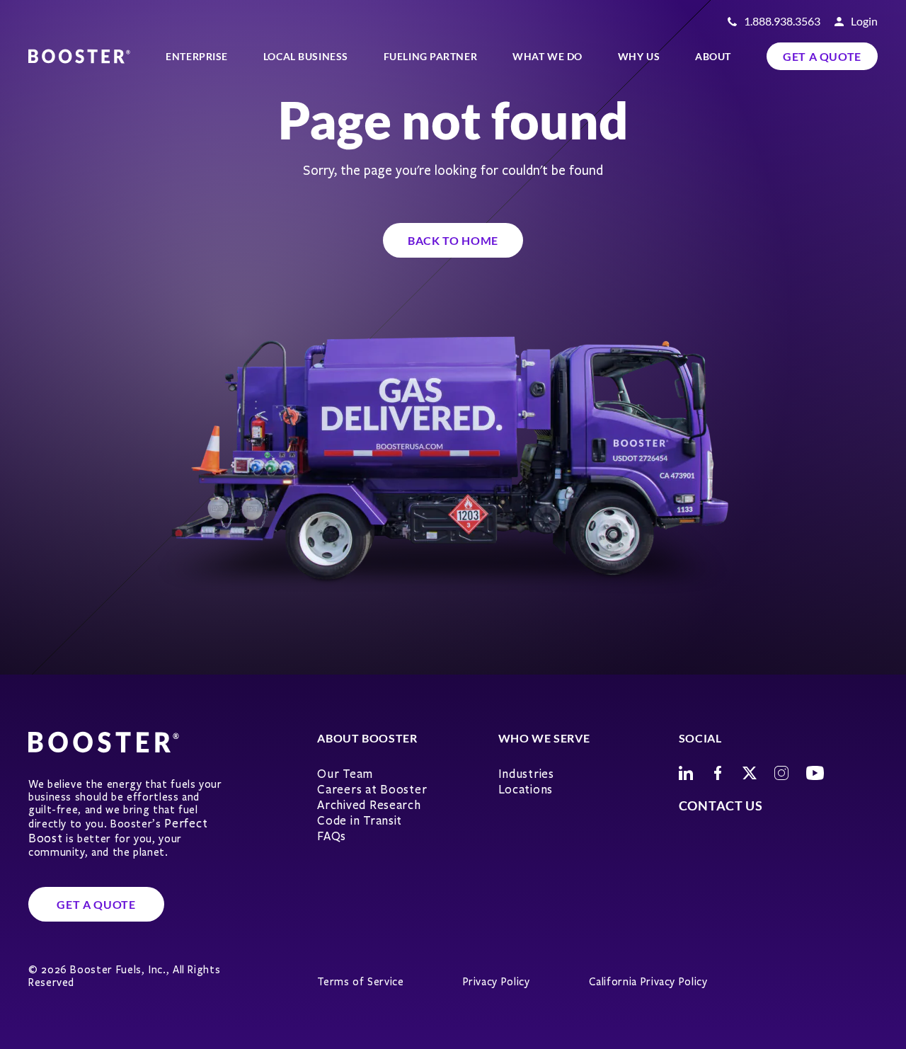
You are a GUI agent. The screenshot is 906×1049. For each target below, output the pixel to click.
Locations (525, 789)
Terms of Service (360, 981)
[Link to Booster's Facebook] (718, 773)
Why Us (639, 56)
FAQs (331, 836)
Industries (526, 774)
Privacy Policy (496, 981)
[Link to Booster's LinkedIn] (686, 773)
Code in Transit (359, 820)
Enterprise (197, 56)
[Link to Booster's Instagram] (781, 773)
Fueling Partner (430, 56)
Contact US (721, 805)
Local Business (305, 56)
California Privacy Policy (648, 981)
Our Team (345, 774)
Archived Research (368, 805)
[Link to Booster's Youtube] (815, 773)
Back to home (453, 240)
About (713, 56)
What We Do (547, 56)
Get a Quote (822, 56)
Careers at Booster (372, 789)
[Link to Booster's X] (749, 773)
